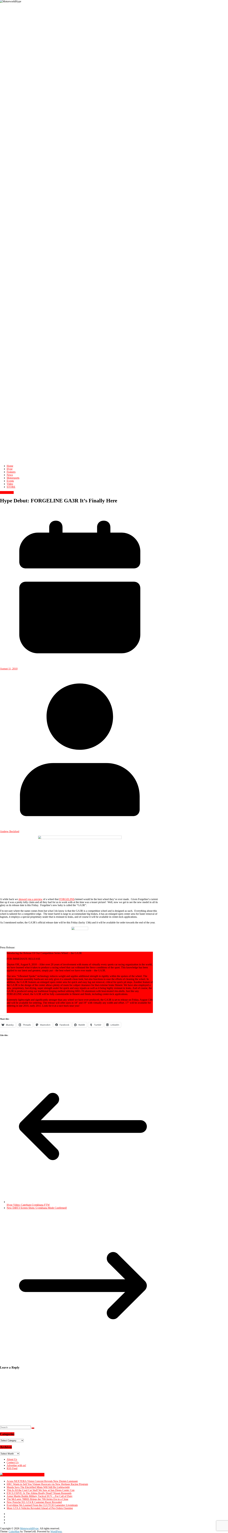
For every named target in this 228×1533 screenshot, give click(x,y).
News (10, 474)
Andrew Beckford (9, 831)
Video (10, 483)
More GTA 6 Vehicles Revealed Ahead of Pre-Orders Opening (40, 1508)
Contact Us (13, 1462)
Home (10, 465)
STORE (11, 486)
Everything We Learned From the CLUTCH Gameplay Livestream (42, 1505)
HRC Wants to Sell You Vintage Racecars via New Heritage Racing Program (47, 1484)
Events (10, 480)
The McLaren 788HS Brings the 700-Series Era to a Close (37, 1499)
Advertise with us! (16, 1465)
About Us (12, 1459)
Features (11, 471)
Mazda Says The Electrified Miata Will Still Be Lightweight (38, 1487)
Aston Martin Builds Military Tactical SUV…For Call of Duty (39, 1496)
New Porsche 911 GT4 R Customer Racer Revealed (34, 1502)
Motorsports (13, 477)
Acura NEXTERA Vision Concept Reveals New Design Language (42, 1481)
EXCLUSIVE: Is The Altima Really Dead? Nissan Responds (39, 1493)
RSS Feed (12, 1468)
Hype (10, 468)
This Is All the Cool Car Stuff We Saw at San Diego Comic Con (40, 1490)
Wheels (10, 492)
